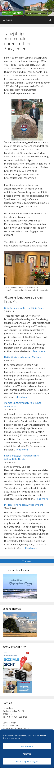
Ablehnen (27, 753)
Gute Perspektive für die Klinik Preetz (24, 308)
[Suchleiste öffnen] (50, 20)
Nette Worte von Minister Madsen (22, 357)
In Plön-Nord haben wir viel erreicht (23, 504)
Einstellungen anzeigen (27, 761)
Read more (39, 351)
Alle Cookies (27, 746)
